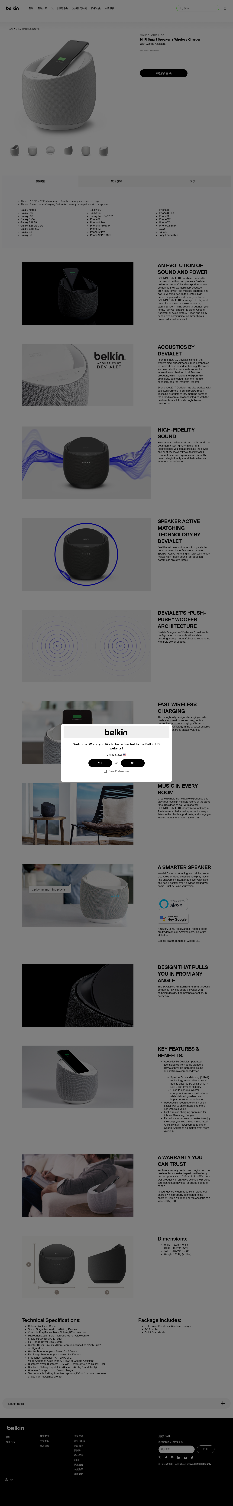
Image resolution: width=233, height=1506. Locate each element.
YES (100, 763)
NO (133, 763)
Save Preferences (119, 771)
